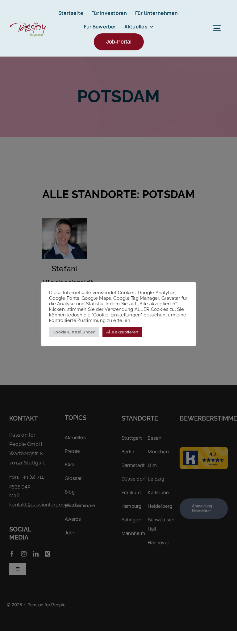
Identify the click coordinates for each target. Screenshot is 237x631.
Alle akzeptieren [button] (122, 332)
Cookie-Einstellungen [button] (74, 332)
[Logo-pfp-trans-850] (27, 22)
